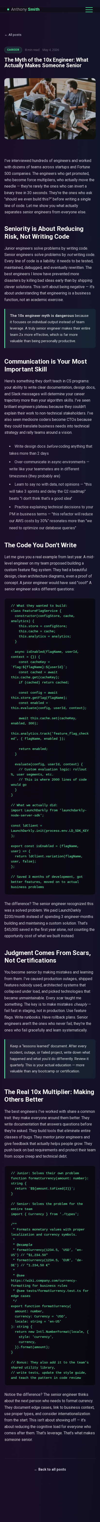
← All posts (12, 35)
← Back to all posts (50, 1469)
